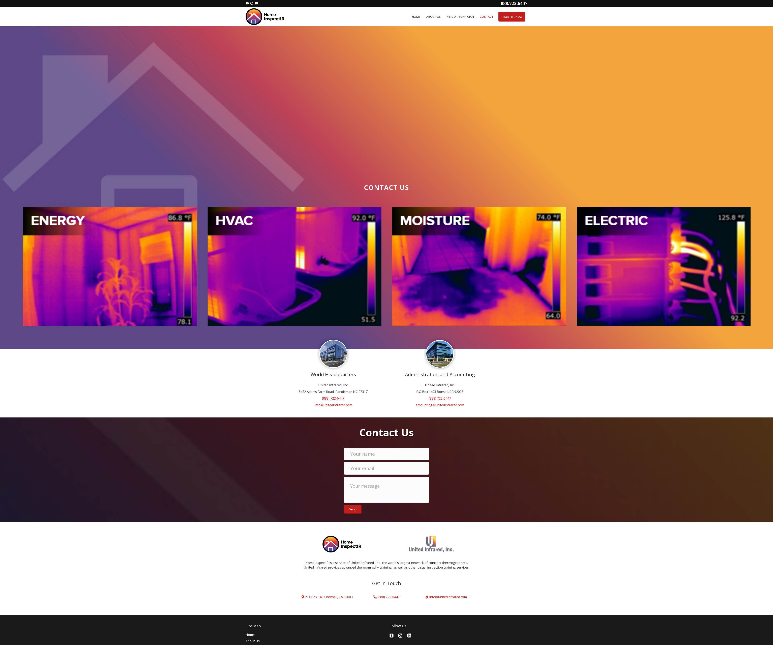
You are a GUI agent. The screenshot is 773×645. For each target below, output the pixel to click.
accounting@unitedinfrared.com (440, 405)
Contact (486, 17)
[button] (353, 509)
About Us (433, 17)
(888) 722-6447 (333, 398)
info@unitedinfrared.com (333, 405)
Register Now (511, 17)
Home (416, 17)
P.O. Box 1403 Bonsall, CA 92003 (328, 597)
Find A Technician (460, 17)
